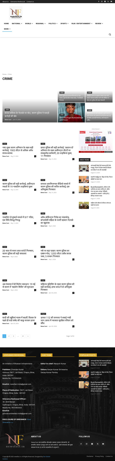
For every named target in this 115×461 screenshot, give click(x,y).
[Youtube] (111, 1)
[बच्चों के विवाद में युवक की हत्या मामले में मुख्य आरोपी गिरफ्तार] (71, 112)
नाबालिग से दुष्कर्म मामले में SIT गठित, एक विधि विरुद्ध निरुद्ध (18, 218)
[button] (110, 34)
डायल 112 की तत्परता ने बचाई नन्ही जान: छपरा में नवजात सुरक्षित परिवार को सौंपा (57, 320)
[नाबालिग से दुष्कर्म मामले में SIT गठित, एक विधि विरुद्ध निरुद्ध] (19, 206)
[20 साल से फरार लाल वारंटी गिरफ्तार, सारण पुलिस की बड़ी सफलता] (19, 239)
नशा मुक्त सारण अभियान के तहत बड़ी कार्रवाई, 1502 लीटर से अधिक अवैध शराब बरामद (17, 150)
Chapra (43, 314)
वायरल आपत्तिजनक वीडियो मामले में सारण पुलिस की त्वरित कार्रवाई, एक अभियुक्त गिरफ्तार (55, 186)
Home (4, 74)
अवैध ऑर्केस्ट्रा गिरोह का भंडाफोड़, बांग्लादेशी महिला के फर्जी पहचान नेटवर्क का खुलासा (57, 220)
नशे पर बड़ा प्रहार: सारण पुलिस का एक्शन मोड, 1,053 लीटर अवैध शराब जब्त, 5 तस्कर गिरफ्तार (56, 253)
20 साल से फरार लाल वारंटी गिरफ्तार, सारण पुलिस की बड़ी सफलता (18, 252)
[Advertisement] (57, 54)
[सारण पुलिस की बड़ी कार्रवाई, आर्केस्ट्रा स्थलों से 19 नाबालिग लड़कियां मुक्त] (19, 172)
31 (23, 336)
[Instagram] (102, 1)
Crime (7, 109)
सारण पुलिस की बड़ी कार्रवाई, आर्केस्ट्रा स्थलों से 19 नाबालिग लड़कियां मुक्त (18, 185)
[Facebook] (98, 1)
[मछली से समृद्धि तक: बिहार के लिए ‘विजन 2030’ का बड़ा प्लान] (84, 179)
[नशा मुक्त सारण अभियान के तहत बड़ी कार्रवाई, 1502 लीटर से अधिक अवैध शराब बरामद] (19, 136)
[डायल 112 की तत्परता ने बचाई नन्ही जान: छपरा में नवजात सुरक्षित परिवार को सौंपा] (57, 306)
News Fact (5, 156)
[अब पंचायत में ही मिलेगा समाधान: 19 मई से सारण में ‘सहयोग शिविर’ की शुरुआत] (19, 272)
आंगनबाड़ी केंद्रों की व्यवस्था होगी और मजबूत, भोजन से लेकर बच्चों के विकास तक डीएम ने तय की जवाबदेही (101, 168)
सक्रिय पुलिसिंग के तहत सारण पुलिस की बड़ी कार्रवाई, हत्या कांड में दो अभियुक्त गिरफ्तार (57, 287)
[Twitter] (108, 1)
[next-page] (28, 336)
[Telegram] (105, 1)
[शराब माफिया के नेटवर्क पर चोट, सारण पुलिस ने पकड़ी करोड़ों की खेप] (29, 102)
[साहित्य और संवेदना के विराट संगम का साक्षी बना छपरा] (84, 205)
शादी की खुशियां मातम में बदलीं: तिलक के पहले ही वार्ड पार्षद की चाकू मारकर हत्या (19, 319)
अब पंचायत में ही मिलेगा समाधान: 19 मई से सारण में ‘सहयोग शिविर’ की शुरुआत (18, 285)
